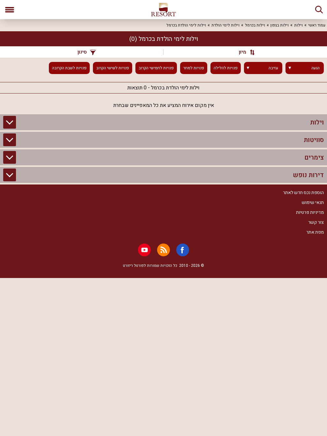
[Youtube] (144, 250)
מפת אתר (315, 232)
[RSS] (163, 250)
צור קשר (316, 222)
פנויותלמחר (193, 68)
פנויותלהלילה (226, 68)
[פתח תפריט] (9, 9)
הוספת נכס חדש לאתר (303, 192)
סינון (82, 52)
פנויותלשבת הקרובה (69, 68)
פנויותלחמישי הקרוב (156, 68)
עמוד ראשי (316, 25)
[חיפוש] (319, 9)
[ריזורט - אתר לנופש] (163, 9)
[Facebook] (182, 250)
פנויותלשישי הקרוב (112, 68)
